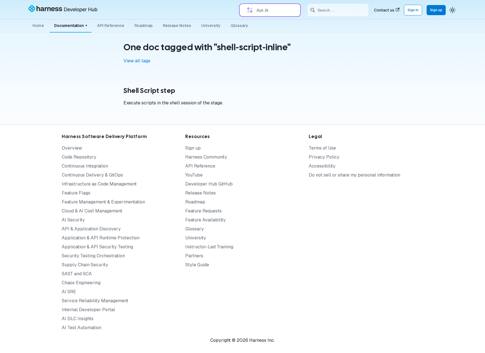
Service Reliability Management (95, 301)
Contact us (384, 10)
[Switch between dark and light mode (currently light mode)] (452, 10)
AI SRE (69, 292)
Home (38, 25)
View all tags (136, 61)
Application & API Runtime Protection (100, 238)
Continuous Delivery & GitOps (92, 175)
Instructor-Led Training (209, 247)
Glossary (239, 25)
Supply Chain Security (85, 265)
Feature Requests (203, 211)
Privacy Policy (324, 157)
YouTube (194, 175)
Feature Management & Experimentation (103, 202)
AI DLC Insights (77, 319)
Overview (72, 148)
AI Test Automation (81, 328)
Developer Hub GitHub (209, 184)
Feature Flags (76, 193)
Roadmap (143, 25)
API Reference (110, 25)
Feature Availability (205, 220)
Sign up (436, 10)
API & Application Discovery (91, 229)
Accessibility (322, 166)
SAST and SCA (77, 274)
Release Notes (177, 25)
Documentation (70, 25)
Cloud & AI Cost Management (92, 211)
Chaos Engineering (81, 283)
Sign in (413, 10)
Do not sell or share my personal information (354, 175)
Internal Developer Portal (88, 310)
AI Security (73, 220)
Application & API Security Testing (97, 247)
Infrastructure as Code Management (99, 184)
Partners (194, 256)
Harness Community (206, 157)
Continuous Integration (85, 166)
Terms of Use (322, 148)
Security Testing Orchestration (93, 256)
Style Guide (197, 265)
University (211, 25)
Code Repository (79, 157)
